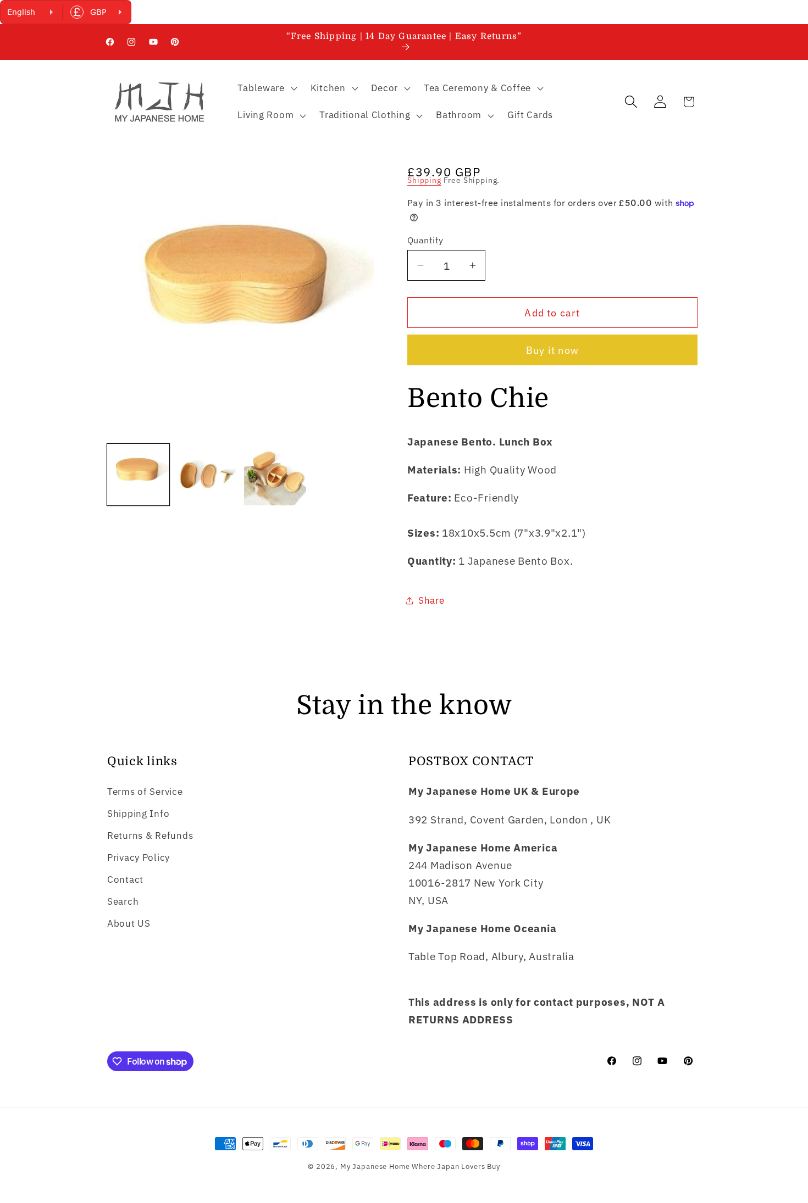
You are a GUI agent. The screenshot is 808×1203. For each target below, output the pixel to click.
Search (123, 901)
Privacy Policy (138, 857)
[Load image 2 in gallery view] (207, 475)
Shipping (424, 180)
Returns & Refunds (150, 835)
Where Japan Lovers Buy (456, 1166)
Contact (125, 879)
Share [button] (431, 600)
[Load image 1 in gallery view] (138, 475)
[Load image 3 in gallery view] (275, 475)
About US (129, 923)
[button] (266, 88)
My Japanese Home (374, 1166)
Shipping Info (138, 813)
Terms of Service (145, 792)
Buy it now (552, 350)
